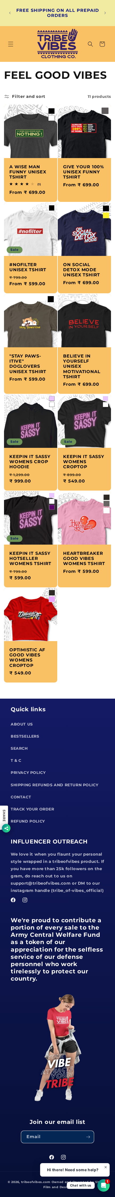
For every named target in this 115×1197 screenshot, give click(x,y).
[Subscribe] (88, 1137)
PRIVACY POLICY (28, 772)
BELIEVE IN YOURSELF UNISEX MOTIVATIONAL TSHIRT (81, 366)
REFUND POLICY (28, 821)
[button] (11, 44)
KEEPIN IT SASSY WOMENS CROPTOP (83, 461)
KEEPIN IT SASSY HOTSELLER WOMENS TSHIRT (30, 558)
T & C (16, 760)
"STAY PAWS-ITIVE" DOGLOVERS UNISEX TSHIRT (27, 363)
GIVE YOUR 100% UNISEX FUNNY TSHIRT (83, 172)
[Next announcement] (105, 13)
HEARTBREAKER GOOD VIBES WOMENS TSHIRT (84, 558)
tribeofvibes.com (36, 1182)
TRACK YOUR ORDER (32, 809)
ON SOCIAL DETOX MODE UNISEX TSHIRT (81, 269)
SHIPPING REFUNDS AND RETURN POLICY (54, 784)
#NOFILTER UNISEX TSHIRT (27, 267)
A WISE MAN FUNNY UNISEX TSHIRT (27, 172)
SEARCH (19, 748)
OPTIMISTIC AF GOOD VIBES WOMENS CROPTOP (27, 657)
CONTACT (21, 797)
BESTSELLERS (25, 736)
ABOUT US (22, 724)
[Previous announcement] (10, 13)
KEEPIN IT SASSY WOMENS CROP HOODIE (30, 461)
